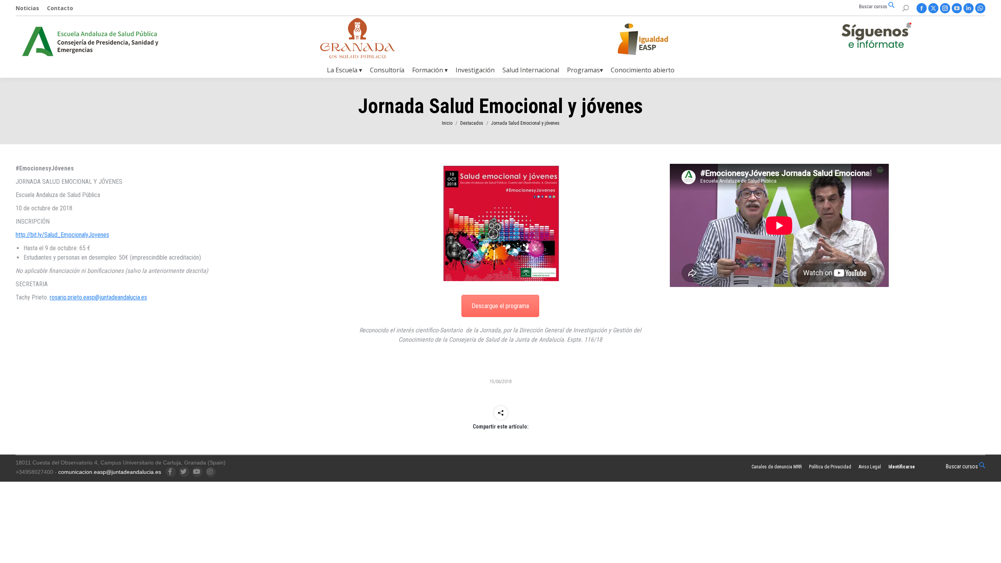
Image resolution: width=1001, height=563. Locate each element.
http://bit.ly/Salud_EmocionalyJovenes (62, 234)
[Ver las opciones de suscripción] (876, 36)
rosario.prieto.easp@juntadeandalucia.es (98, 297)
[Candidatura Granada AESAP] (357, 56)
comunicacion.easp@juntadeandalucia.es (109, 472)
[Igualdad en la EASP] (655, 39)
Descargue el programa (500, 306)
